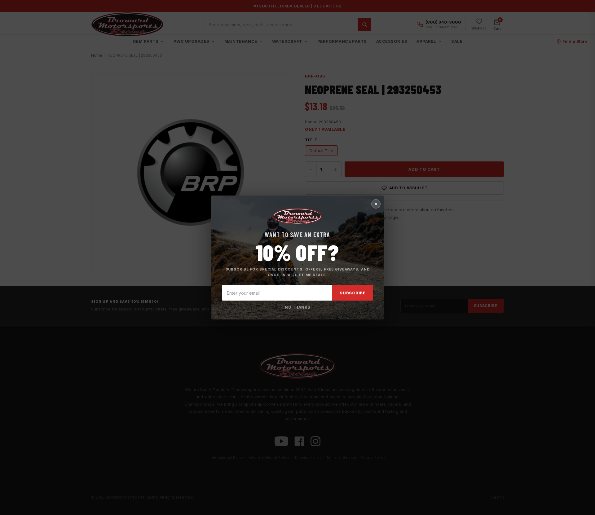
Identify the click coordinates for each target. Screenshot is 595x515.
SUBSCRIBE (353, 292)
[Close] (376, 204)
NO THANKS (297, 307)
